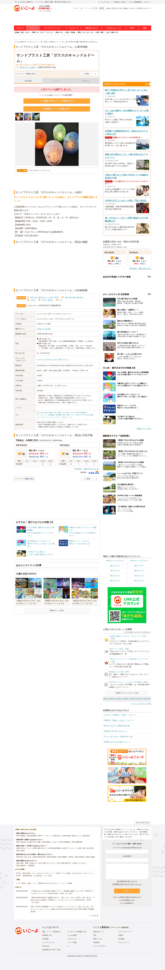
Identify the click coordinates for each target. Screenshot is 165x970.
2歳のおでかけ (115, 566)
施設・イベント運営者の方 (51, 932)
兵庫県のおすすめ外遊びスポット (117, 742)
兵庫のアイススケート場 (50, 863)
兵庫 (91, 32)
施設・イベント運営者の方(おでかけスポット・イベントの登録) (50, 883)
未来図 (120, 935)
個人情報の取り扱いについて (127, 881)
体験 (68, 415)
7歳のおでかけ (139, 576)
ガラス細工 (65, 412)
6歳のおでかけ (115, 576)
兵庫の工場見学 (21, 842)
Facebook (45, 946)
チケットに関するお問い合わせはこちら (127, 897)
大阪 (83, 32)
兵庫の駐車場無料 (54, 848)
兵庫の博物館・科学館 (65, 857)
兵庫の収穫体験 (64, 842)
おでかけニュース (113, 28)
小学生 (33, 300)
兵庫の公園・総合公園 (85, 848)
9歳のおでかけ (139, 581)
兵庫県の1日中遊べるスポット (116, 731)
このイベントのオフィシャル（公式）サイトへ (53, 359)
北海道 (27, 32)
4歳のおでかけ (115, 571)
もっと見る (93, 915)
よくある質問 (72, 935)
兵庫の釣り (57, 836)
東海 (57, 32)
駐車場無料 (83, 412)
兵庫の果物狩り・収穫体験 (25, 865)
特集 (145, 28)
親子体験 (90, 415)
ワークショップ (42, 415)
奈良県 (139, 699)
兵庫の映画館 (51, 857)
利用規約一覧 (47, 935)
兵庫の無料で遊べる (40, 848)
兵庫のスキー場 (35, 863)
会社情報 (121, 939)
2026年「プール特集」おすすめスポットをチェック (74, 873)
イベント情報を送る (27, 74)
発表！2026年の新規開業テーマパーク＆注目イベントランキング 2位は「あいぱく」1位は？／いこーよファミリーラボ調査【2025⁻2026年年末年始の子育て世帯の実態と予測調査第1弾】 (62, 909)
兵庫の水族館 (90, 857)
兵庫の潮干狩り (66, 863)
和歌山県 (147, 699)
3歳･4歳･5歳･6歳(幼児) (74, 297)
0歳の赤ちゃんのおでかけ (115, 561)
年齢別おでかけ (91, 28)
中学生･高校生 (47, 300)
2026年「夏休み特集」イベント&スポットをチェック (34, 873)
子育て (132, 28)
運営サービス (97, 939)
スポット (20, 28)
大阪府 (125, 699)
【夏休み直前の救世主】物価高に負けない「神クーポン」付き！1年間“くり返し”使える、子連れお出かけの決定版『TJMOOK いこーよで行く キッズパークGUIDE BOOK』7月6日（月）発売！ (62, 900)
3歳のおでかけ (139, 566)
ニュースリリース (48, 942)
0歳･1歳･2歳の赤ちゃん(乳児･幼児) (44, 297)
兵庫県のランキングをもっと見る (127, 693)
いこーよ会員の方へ (127, 903)
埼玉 (51, 32)
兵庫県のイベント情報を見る (56, 109)
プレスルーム (72, 939)
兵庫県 (132, 699)
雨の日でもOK (117, 8)
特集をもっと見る (144, 429)
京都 (87, 32)
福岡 (116, 32)
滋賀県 (111, 699)
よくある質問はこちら (127, 900)
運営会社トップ (98, 932)
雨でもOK (40, 412)
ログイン (147, 2)
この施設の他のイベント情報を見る (56, 101)
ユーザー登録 (20, 883)
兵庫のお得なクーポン (23, 848)
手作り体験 (57, 412)
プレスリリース (123, 942)
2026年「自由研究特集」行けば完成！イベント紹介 (34, 876)
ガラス (73, 415)
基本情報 (28, 81)
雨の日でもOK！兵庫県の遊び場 (117, 726)
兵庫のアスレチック (69, 848)
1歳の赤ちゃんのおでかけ (139, 561)
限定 (64, 415)
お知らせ (85, 81)
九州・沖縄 (110, 32)
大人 (61, 300)
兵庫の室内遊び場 (39, 857)
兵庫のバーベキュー (44, 836)
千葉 (47, 32)
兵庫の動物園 (31, 836)
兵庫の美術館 (79, 857)
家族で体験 (48, 412)
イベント (33, 28)
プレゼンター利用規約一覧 (76, 932)
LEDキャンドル (67, 417)
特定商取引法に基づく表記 (51, 950)
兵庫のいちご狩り (79, 863)
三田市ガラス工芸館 (44, 329)
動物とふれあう (129, 8)
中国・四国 (99, 32)
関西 (79, 32)
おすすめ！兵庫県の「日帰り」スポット (120, 715)
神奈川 (42, 32)
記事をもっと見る (57, 610)
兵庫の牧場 (66, 836)
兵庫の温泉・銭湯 (22, 863)
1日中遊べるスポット (143, 8)
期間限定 (51, 415)
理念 (94, 935)
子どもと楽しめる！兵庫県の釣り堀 (118, 737)
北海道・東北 (19, 32)
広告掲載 (45, 939)
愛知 (61, 32)
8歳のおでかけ (115, 581)
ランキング (73, 28)
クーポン (56, 81)
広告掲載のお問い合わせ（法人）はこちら (127, 884)
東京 (37, 32)
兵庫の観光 (86, 836)
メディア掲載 (72, 942)
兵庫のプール (76, 836)
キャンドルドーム (43, 417)
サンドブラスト (55, 417)
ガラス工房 (74, 412)
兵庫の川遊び (20, 851)
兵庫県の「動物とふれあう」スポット (119, 720)
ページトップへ (143, 823)
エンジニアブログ (99, 946)
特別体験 (59, 415)
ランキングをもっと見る (141, 703)
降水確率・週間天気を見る (85, 469)
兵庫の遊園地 (20, 836)
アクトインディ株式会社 (119, 927)
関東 (33, 32)
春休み (108, 8)
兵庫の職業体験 (77, 842)
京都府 (118, 699)
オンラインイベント (53, 28)
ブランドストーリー (125, 932)
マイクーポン (105, 2)
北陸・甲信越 (70, 32)
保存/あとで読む (120, 2)
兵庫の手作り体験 (34, 842)
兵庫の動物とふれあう (50, 842)
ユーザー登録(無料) (135, 2)
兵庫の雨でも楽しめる (23, 857)
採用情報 (96, 942)
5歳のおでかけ (139, 571)
